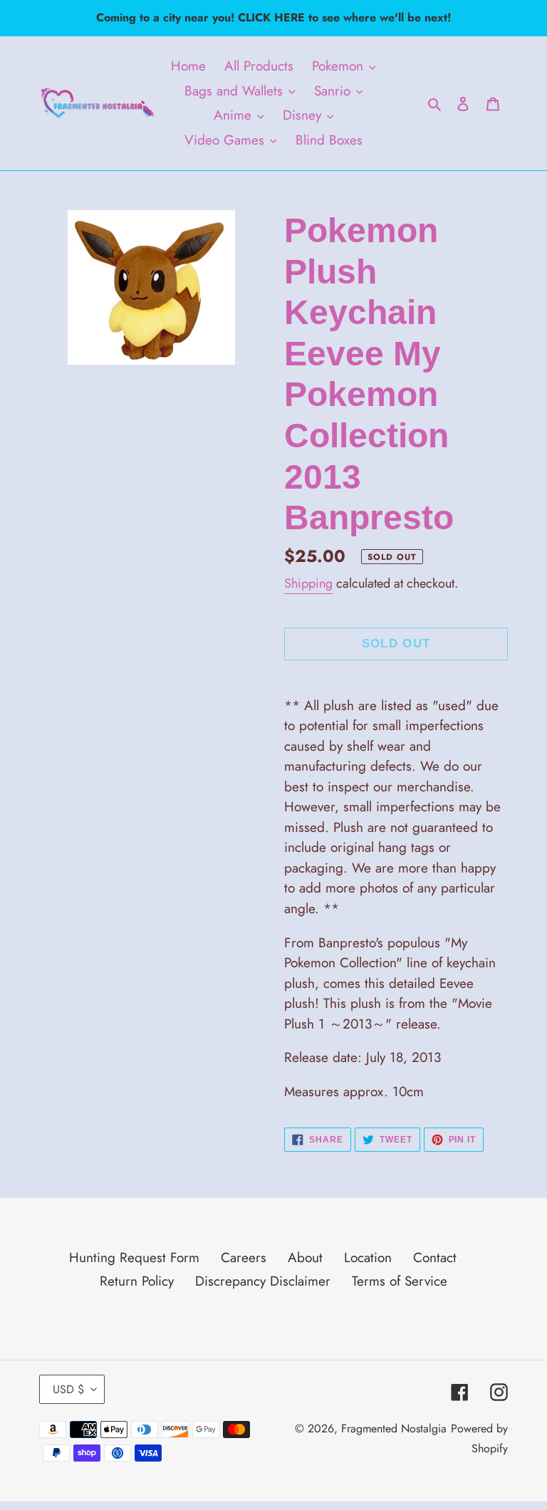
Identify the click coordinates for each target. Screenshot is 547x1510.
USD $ (68, 1389)
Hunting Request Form (134, 1257)
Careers (243, 1257)
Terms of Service (399, 1281)
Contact (435, 1257)
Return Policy (137, 1281)
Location (368, 1257)
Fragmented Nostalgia (394, 1428)
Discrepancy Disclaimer (262, 1281)
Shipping (308, 583)
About (305, 1257)
